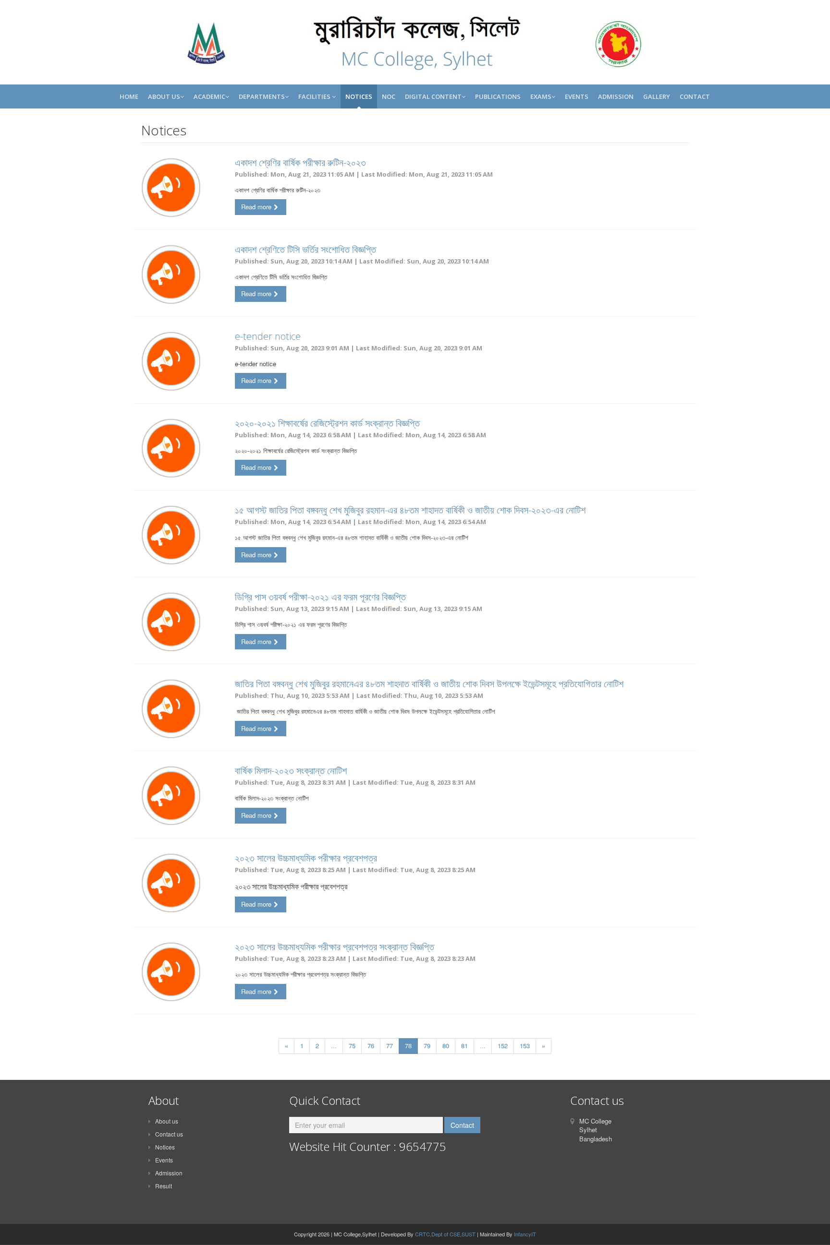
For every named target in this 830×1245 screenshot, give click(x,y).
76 (370, 1045)
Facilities (315, 96)
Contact (695, 96)
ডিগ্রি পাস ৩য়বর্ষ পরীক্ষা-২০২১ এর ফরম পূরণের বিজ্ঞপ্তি (320, 596)
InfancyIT (525, 1234)
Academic (209, 96)
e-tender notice (268, 336)
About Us (164, 96)
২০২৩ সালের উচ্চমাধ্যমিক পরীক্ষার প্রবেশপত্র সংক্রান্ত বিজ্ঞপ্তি (334, 946)
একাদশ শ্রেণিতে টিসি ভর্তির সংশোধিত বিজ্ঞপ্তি (305, 249)
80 (445, 1045)
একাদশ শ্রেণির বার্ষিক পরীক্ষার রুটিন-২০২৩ (300, 162)
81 (464, 1045)
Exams (540, 96)
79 (427, 1045)
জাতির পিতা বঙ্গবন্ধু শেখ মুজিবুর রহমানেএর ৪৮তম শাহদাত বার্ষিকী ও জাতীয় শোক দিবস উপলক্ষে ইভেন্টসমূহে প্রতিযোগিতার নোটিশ (429, 683)
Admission (616, 96)
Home (129, 96)
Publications (498, 96)
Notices (358, 96)
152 (503, 1045)
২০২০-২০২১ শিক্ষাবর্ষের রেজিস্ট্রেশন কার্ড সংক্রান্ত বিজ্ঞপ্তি (327, 423)
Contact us (169, 1134)
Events (576, 96)
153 (525, 1045)
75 (352, 1045)
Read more (256, 206)
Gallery (656, 96)
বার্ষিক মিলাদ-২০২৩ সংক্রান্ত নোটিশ (291, 770)
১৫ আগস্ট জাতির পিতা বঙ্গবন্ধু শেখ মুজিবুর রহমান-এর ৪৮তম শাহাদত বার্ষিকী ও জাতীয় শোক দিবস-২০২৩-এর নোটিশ (410, 509)
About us (166, 1121)
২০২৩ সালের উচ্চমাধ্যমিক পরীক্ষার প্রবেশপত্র (306, 857)
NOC (388, 96)
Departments (262, 96)
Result (163, 1186)
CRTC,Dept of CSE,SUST (445, 1234)
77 (389, 1045)
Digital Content (433, 96)
